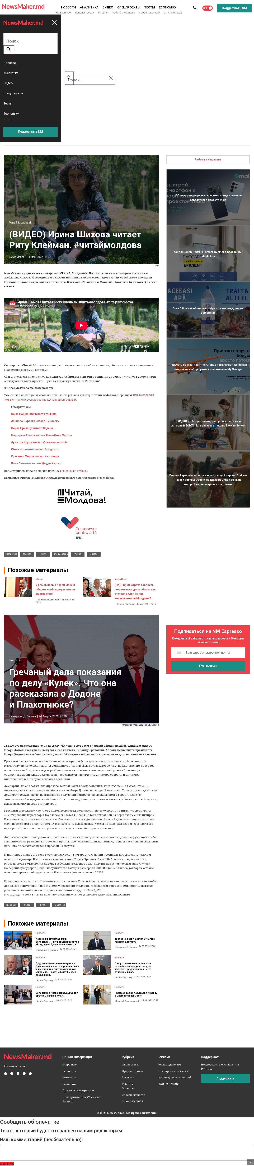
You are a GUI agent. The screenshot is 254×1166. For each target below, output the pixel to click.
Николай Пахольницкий (127, 1001)
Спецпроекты (128, 7)
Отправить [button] (7, 1163)
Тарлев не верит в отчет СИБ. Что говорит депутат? (135, 940)
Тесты (149, 7)
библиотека (11, 554)
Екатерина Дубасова (48, 600)
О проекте (69, 1064)
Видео (108, 7)
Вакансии (69, 1084)
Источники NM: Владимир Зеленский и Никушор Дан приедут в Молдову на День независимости (57, 941)
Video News (121, 579)
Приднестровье (84, 12)
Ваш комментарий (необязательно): (41, 1139)
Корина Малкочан (126, 604)
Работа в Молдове (123, 12)
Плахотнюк (59, 905)
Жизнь (39, 579)
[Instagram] (18, 1073)
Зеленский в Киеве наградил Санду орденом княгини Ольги (57, 994)
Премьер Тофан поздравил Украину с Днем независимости (136, 994)
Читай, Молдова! (20, 222)
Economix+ (167, 7)
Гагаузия (103, 12)
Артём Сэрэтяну (44, 980)
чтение (77, 554)
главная (27, 554)
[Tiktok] (24, 1073)
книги (43, 554)
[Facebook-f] (5, 1073)
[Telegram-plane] (30, 1073)
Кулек (43, 905)
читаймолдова (60, 554)
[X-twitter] (11, 1073)
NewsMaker (16, 257)
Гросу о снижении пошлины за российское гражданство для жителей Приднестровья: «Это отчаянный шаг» (133, 967)
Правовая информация (78, 1090)
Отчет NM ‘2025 (173, 12)
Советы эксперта (149, 12)
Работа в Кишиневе (208, 159)
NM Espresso (63, 12)
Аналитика (89, 7)
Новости (68, 7)
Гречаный (11, 905)
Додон (27, 905)
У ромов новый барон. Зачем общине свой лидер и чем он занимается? (55, 589)
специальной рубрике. (73, 470)
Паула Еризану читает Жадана (32, 428)
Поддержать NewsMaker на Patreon (81, 1099)
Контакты (69, 1077)
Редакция (69, 1071)
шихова (93, 554)
